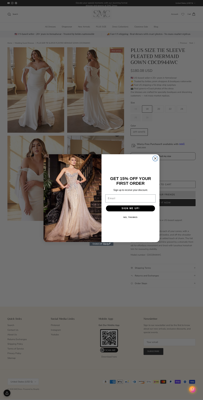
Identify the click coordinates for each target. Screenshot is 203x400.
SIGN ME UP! (131, 208)
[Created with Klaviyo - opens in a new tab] (101, 244)
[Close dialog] (155, 158)
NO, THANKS (130, 217)
